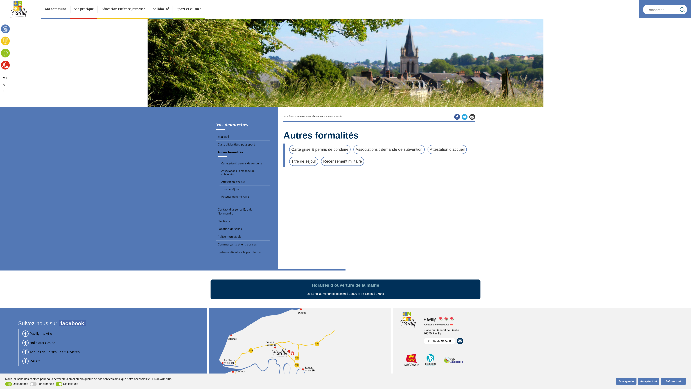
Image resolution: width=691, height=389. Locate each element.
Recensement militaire (235, 196)
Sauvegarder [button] (626, 381)
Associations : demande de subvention (237, 172)
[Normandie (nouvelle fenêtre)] (411, 366)
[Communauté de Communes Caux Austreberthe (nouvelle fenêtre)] (454, 366)
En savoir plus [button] (161, 379)
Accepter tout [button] (648, 381)
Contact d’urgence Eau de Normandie (235, 211)
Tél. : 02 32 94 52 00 (439, 341)
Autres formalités (230, 152)
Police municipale (229, 237)
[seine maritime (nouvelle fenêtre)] (430, 366)
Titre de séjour (230, 189)
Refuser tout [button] (673, 381)
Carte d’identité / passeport (236, 144)
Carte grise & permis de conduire (241, 163)
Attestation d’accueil (233, 182)
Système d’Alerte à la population (239, 252)
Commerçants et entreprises (237, 244)
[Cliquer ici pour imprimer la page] (472, 117)
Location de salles (230, 229)
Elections (224, 221)
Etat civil (223, 137)
